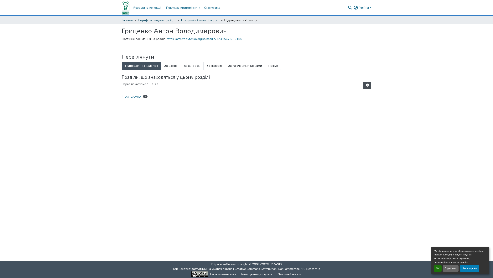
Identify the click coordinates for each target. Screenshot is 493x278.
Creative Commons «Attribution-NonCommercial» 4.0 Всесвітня (278, 269)
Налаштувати (469, 268)
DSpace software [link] (223, 264)
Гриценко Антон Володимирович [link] (200, 20)
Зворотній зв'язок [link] (289, 274)
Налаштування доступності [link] (257, 274)
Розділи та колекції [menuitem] (147, 8)
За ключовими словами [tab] (245, 66)
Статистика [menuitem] (212, 8)
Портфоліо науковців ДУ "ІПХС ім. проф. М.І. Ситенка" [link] (157, 20)
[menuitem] (182, 7)
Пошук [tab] (273, 66)
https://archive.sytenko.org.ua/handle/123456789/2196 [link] (204, 39)
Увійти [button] (364, 8)
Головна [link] (127, 20)
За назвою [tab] (214, 66)
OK (437, 268)
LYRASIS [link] (276, 264)
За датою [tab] (171, 66)
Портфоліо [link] (131, 96)
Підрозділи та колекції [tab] (141, 66)
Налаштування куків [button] (223, 274)
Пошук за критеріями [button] (181, 8)
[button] (125, 7)
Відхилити (450, 268)
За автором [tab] (192, 66)
